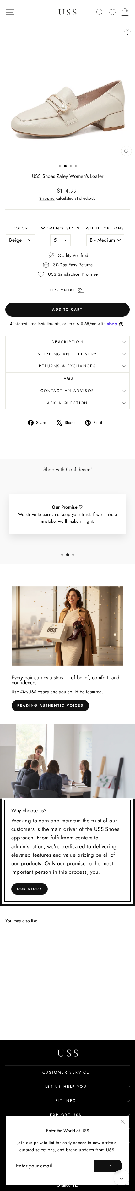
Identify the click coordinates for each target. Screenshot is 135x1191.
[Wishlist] (112, 12)
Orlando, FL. (67, 1185)
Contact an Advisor (67, 390)
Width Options (105, 228)
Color (20, 228)
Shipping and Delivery (67, 354)
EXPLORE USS (66, 1115)
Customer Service (65, 1072)
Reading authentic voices (50, 705)
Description (67, 342)
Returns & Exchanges (67, 366)
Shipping (47, 198)
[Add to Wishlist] (127, 32)
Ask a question (67, 403)
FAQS (68, 378)
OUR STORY (29, 888)
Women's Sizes (60, 228)
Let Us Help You (66, 1086)
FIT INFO (66, 1101)
